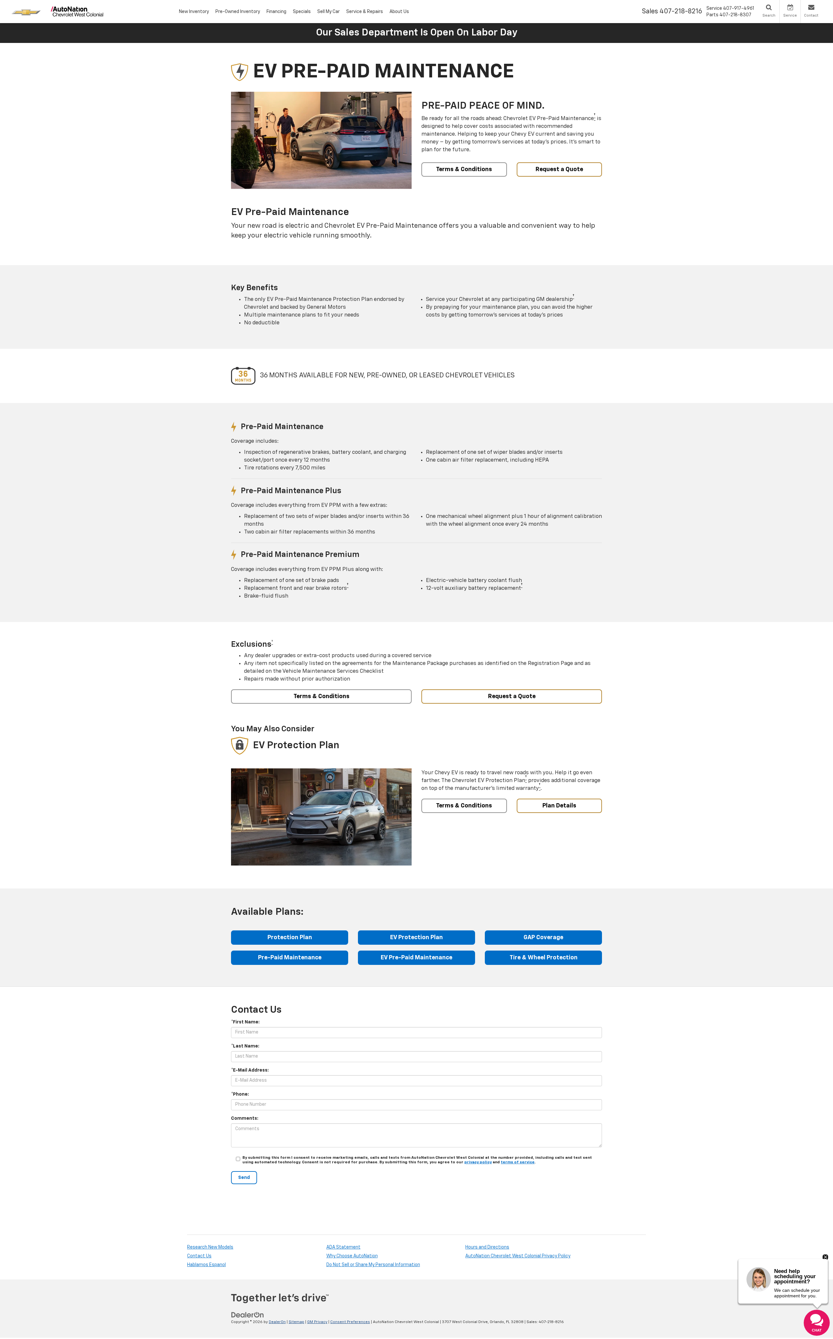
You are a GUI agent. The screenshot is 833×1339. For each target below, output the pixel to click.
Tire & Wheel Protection (544, 958)
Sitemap (296, 1322)
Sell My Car (328, 11)
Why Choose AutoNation (352, 1256)
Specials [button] (302, 11)
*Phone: (240, 1094)
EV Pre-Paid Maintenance (416, 958)
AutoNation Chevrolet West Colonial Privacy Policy (517, 1256)
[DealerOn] (247, 1315)
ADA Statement (343, 1247)
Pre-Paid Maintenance (289, 958)
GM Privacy (317, 1322)
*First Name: (245, 1022)
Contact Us (199, 1256)
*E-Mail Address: (250, 1070)
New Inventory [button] (194, 11)
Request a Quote (559, 169)
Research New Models (210, 1247)
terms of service (518, 1162)
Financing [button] (276, 11)
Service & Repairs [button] (364, 11)
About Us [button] (399, 11)
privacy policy (478, 1162)
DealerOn (277, 1322)
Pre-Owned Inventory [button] (237, 11)
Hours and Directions (487, 1247)
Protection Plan (289, 937)
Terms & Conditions (464, 169)
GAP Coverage (543, 937)
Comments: (244, 1118)
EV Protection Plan (416, 937)
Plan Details (559, 806)
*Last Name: (245, 1046)
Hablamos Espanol (206, 1265)
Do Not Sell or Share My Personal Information (373, 1265)
